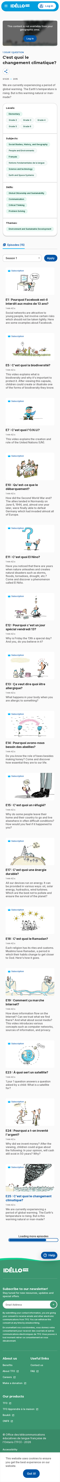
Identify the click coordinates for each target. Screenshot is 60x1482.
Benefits (7, 1365)
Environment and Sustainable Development (30, 229)
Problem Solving (17, 211)
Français (13, 156)
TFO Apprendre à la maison (18, 1409)
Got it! (31, 1473)
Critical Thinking (16, 205)
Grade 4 (42, 120)
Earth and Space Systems (21, 175)
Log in (49, 5)
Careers (12, 1377)
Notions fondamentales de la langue (26, 163)
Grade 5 (13, 126)
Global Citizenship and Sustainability (26, 193)
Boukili (18, 1415)
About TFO (12, 1371)
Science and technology (20, 169)
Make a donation (12, 1383)
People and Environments (21, 150)
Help (50, 1255)
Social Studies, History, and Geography (28, 144)
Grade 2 (13, 120)
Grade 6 (27, 126)
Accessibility (10, 1449)
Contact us (36, 1365)
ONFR (18, 1421)
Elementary (14, 114)
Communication (16, 199)
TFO (18, 1403)
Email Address (12, 1306)
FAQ (39, 1371)
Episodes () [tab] (14, 245)
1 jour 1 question (13, 52)
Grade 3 (27, 120)
